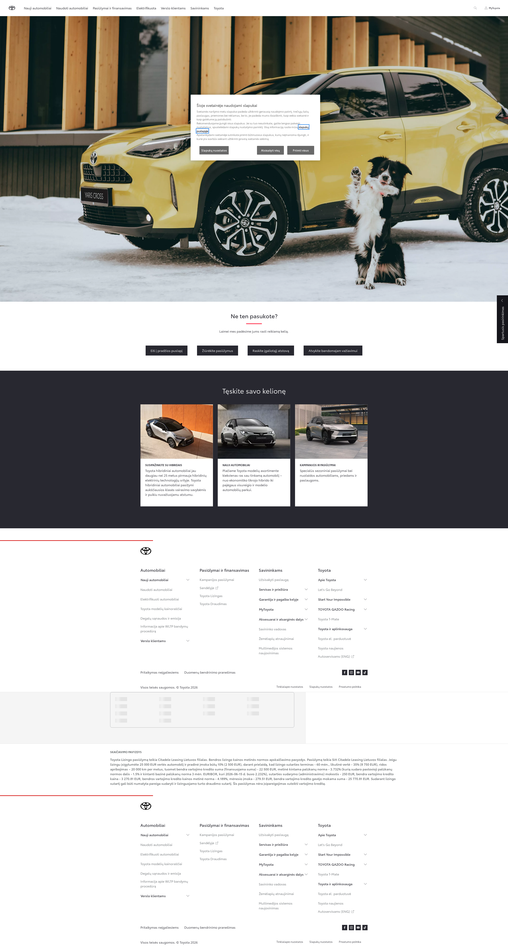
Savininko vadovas (272, 629)
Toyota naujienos (330, 648)
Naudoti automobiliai (156, 589)
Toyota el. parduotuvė (334, 638)
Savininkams (199, 8)
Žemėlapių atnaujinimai (276, 638)
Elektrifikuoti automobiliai (159, 599)
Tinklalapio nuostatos (290, 686)
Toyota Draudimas (213, 603)
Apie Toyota (327, 579)
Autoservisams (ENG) (336, 656)
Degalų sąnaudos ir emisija (160, 618)
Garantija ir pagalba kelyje (278, 599)
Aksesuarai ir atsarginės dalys (281, 619)
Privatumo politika (350, 686)
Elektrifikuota (146, 8)
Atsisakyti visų (270, 150)
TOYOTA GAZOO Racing (336, 609)
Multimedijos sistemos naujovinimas (275, 650)
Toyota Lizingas (211, 595)
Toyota (219, 8)
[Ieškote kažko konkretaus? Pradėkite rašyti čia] (475, 8)
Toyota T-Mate (328, 619)
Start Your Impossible (334, 599)
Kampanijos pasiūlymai (217, 579)
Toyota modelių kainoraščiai (161, 608)
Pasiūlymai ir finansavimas (112, 8)
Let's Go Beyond (330, 589)
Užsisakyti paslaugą (273, 579)
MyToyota (266, 609)
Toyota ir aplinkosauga (335, 628)
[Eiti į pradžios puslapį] (12, 8)
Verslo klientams (153, 640)
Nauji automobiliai (154, 579)
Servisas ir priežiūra (273, 589)
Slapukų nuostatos (320, 686)
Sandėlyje (209, 587)
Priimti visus (301, 150)
